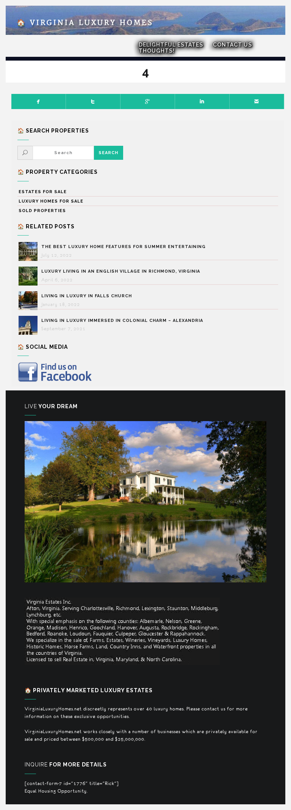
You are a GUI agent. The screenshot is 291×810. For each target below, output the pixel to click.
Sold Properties (42, 210)
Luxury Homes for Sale (51, 201)
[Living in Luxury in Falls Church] (30, 300)
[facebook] (38, 101)
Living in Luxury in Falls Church (86, 295)
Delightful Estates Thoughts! (171, 48)
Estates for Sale (43, 191)
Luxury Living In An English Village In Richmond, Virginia (120, 271)
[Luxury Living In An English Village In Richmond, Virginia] (30, 276)
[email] (257, 101)
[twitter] (93, 101)
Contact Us (232, 45)
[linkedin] (202, 101)
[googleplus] (147, 101)
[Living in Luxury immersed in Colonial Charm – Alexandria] (30, 325)
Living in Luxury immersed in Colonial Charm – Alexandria (122, 320)
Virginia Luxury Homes (85, 23)
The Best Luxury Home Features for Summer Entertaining (123, 246)
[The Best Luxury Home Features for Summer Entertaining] (30, 251)
